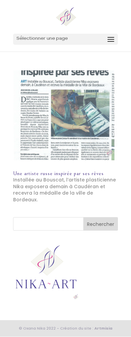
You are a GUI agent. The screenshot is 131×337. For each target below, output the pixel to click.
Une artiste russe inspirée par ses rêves (58, 173)
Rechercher (100, 224)
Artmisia (103, 328)
